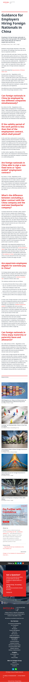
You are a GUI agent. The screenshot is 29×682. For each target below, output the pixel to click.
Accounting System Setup (14, 646)
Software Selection (14, 648)
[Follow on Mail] (21, 563)
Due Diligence (14, 638)
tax (13, 531)
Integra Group (6, 44)
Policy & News (14, 452)
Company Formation (14, 643)
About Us (14, 662)
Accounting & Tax (15, 427)
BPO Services (14, 633)
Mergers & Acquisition (14, 637)
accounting (9, 531)
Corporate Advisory (14, 641)
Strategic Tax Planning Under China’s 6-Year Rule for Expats (14, 425)
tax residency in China (8, 254)
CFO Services (14, 639)
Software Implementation (14, 650)
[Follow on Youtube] (23, 563)
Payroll (14, 627)
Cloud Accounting (14, 664)
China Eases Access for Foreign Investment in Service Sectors (13, 473)
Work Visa (14, 632)
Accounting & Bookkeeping (14, 623)
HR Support (14, 628)
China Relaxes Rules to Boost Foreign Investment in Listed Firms (14, 450)
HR (15, 531)
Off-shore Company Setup (15, 645)
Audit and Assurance (14, 635)
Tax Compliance (14, 625)
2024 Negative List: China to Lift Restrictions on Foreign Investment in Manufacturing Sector (13, 400)
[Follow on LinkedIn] (18, 563)
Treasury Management (14, 630)
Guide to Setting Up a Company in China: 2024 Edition (13, 498)
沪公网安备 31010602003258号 (9, 675)
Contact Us (9, 592)
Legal (18, 44)
